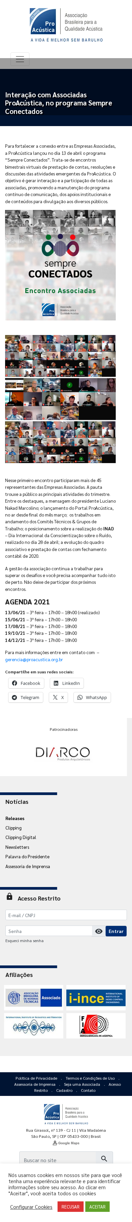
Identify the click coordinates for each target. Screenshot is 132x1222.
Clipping (13, 827)
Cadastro (64, 1090)
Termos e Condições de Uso (91, 1078)
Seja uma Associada (82, 1084)
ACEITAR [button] (97, 1206)
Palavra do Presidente (27, 856)
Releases (14, 818)
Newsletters (17, 847)
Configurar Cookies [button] (31, 1207)
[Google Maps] (66, 1142)
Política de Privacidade (37, 1078)
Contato (88, 1090)
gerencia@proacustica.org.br (34, 659)
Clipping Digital (20, 837)
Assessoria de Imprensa (27, 866)
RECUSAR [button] (71, 1206)
